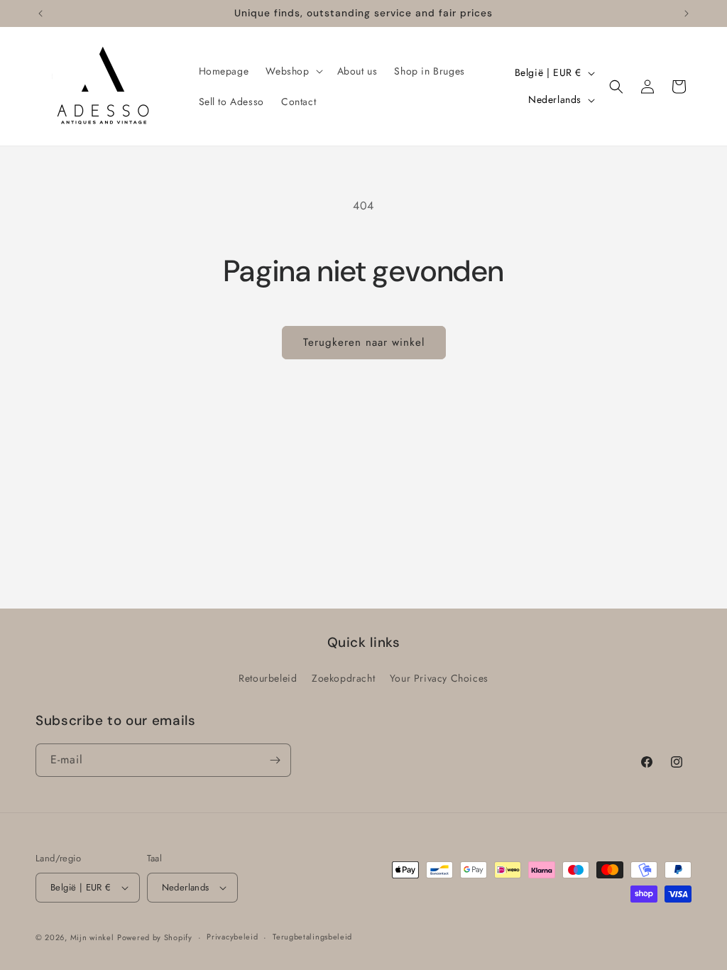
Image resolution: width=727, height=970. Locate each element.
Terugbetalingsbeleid (312, 936)
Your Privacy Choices (439, 678)
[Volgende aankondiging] (686, 13)
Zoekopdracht (343, 678)
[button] (292, 71)
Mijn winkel (92, 937)
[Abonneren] (274, 760)
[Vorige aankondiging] (40, 13)
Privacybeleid (232, 936)
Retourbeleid (268, 678)
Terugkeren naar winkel (364, 342)
